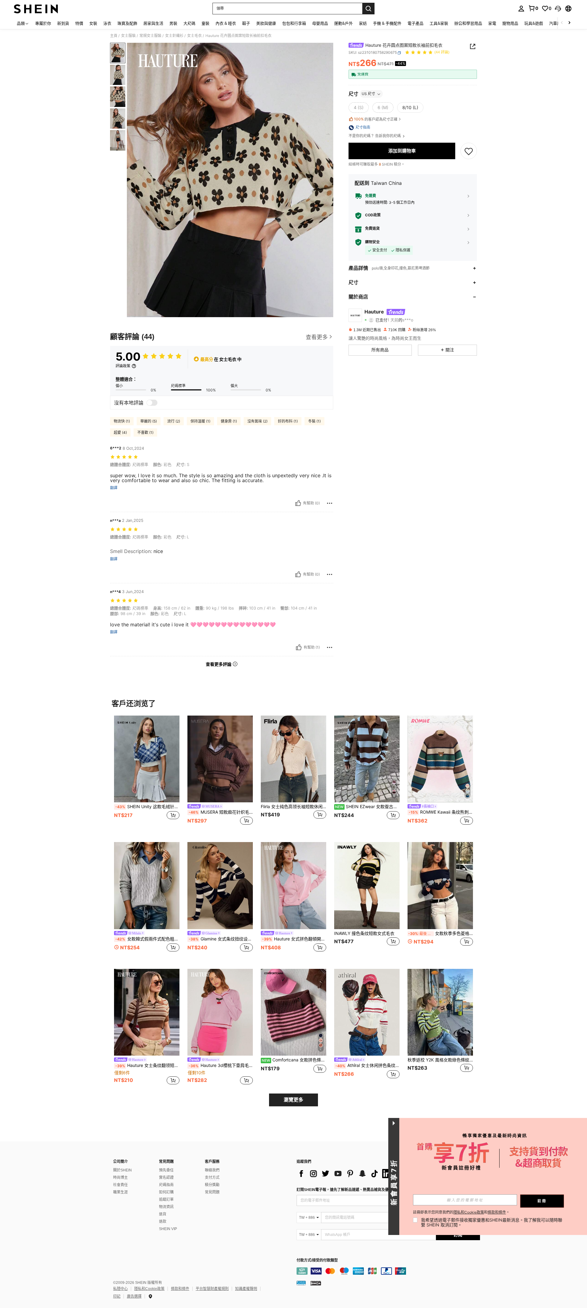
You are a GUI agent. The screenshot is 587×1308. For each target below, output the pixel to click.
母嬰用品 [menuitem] (320, 23)
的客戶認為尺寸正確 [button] (375, 119)
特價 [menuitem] (79, 23)
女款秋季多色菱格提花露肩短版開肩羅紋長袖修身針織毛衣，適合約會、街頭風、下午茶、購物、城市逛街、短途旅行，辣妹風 (440, 933)
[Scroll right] (569, 23)
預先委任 (166, 1170)
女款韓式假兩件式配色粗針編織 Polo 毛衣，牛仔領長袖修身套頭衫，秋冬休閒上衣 (147, 938)
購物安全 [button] (372, 242)
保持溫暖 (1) (200, 421)
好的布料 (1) (288, 421)
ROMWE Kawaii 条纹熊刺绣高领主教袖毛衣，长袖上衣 (441, 812)
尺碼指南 (166, 1185)
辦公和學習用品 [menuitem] (468, 23)
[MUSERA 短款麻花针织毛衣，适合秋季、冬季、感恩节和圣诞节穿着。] (220, 759)
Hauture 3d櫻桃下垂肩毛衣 (221, 1065)
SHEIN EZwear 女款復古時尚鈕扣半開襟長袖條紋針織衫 (367, 806)
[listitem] (147, 774)
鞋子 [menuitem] (246, 23)
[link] (533, 8)
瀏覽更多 (293, 1099)
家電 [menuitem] (492, 23)
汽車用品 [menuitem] (557, 23)
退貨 (162, 1214)
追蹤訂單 (166, 1199)
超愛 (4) (120, 432)
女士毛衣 (194, 36)
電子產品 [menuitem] (415, 23)
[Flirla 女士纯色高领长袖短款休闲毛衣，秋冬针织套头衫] (293, 759)
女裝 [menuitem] (93, 23)
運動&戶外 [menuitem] (343, 23)
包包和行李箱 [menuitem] (294, 23)
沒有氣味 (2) (257, 421)
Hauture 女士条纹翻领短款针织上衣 (147, 1065)
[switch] (151, 403)
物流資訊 (166, 1207)
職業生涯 (120, 1192)
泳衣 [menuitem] (107, 23)
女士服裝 (128, 36)
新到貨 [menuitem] (63, 23)
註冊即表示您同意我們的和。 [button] (461, 1212)
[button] (558, 8)
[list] (345, 1173)
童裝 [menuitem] (205, 23)
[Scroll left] (562, 23)
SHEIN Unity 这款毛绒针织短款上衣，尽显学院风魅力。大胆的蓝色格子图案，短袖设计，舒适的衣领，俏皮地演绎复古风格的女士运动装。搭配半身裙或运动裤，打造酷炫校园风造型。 (147, 806)
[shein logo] (36, 8)
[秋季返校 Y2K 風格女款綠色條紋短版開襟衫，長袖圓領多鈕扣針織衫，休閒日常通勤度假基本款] (440, 1012)
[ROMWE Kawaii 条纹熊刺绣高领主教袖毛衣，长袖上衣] (440, 759)
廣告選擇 (134, 1296)
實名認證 (166, 1177)
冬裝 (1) (314, 421)
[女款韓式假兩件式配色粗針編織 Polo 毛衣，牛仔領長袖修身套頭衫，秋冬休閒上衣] (146, 885)
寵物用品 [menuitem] (510, 23)
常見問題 (212, 1192)
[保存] (468, 151)
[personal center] (521, 8)
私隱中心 (120, 1289)
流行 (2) (173, 421)
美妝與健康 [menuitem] (266, 23)
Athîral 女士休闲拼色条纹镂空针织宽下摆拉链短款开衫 (367, 1065)
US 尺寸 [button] (368, 94)
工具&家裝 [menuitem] (439, 23)
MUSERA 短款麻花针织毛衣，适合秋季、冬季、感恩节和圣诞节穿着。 (221, 812)
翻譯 (113, 488)
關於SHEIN (122, 1170)
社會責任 (120, 1185)
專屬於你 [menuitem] (43, 23)
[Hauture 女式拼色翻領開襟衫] (293, 885)
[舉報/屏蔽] (329, 503)
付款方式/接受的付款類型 (317, 1260)
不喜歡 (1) (145, 432)
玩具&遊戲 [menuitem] (533, 23)
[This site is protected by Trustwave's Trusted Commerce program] (301, 1283)
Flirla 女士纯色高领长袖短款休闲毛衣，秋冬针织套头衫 (293, 806)
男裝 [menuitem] (173, 23)
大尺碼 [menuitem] (189, 23)
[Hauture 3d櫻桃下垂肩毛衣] (220, 1012)
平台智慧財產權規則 (212, 1289)
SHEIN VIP (168, 1229)
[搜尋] (368, 8)
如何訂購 (166, 1192)
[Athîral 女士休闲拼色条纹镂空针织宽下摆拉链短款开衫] (367, 1012)
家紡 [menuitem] (363, 23)
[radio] (359, 108)
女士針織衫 (174, 36)
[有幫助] (298, 503)
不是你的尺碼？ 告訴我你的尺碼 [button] (375, 136)
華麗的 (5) (148, 421)
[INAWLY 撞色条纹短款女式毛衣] (367, 885)
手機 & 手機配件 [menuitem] (387, 23)
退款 (162, 1221)
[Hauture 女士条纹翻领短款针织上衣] (146, 1012)
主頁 (113, 36)
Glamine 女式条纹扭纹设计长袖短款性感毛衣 (221, 938)
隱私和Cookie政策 (149, 1289)
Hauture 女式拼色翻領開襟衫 (294, 938)
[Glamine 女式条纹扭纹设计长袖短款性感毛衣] (220, 885)
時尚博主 (120, 1177)
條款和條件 (180, 1289)
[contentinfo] (388, 1271)
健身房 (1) (229, 421)
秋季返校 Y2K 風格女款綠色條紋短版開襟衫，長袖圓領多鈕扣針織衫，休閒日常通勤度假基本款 (440, 1059)
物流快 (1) (122, 421)
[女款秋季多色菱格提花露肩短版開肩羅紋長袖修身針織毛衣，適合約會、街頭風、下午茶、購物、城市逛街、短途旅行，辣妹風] (440, 885)
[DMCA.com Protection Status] (315, 1283)
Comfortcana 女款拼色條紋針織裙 (294, 1059)
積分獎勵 (212, 1185)
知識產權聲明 (246, 1289)
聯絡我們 (212, 1170)
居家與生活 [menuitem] (153, 23)
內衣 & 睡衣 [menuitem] (226, 23)
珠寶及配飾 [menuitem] (127, 23)
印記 (116, 1296)
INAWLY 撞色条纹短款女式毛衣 (364, 933)
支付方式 (212, 1177)
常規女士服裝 (150, 36)
